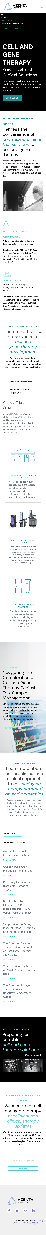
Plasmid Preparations (12, 256)
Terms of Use (28, 1224)
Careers (39, 1224)
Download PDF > (9, 860)
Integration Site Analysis (14, 309)
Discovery (10, 1061)
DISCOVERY (4, 18)
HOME (3, 15)
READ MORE (10, 728)
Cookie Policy (24, 1222)
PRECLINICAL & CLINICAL (9, 21)
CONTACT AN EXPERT (13, 29)
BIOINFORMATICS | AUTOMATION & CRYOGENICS (12, 1066)
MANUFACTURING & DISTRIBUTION (12, 24)
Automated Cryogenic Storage (23, 542)
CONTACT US (12, 98)
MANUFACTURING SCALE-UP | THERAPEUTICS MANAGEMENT (32, 1065)
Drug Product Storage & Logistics (23, 476)
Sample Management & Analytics (23, 606)
